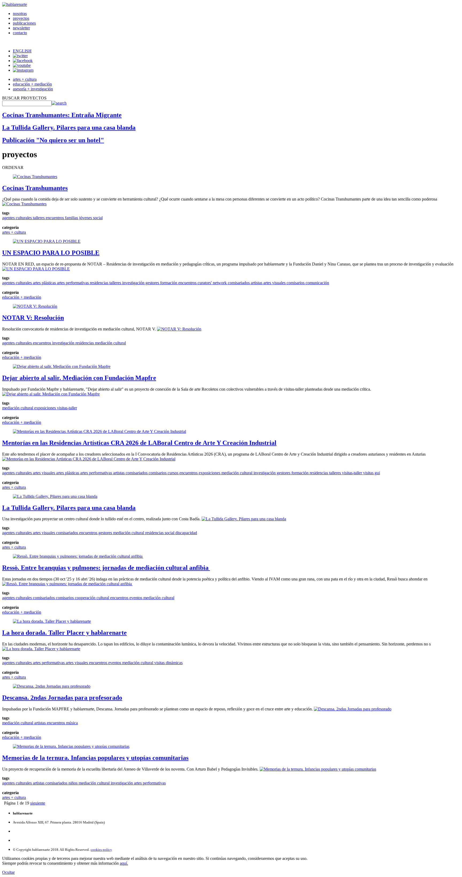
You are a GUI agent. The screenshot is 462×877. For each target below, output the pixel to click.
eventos (135, 597)
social (97, 218)
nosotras (20, 13)
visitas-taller (66, 408)
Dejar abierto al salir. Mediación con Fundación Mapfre (79, 377)
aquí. (124, 863)
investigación (132, 282)
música (71, 723)
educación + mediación (32, 84)
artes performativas (72, 282)
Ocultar (8, 872)
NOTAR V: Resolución (33, 317)
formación (168, 282)
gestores (151, 282)
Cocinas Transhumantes (35, 187)
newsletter (21, 28)
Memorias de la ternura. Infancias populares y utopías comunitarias (95, 757)
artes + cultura (25, 79)
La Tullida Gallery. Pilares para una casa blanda (69, 127)
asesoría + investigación (33, 89)
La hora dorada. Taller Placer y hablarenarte (64, 632)
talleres (38, 218)
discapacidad (185, 532)
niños (72, 783)
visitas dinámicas (168, 662)
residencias (98, 282)
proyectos (21, 18)
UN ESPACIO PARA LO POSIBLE (50, 252)
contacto (20, 32)
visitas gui (371, 473)
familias (71, 218)
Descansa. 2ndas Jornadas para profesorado (62, 697)
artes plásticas (44, 282)
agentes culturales (17, 218)
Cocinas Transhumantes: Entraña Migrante (62, 114)
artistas (256, 282)
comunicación (317, 282)
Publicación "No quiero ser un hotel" (53, 140)
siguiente (37, 803)
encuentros (54, 218)
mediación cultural (110, 343)
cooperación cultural (91, 597)
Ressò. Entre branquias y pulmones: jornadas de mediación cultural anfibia (106, 567)
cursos (172, 473)
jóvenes (85, 218)
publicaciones (24, 23)
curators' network (212, 282)
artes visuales (274, 282)
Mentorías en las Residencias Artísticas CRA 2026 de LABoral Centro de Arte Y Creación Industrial (139, 442)
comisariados (238, 282)
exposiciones (44, 408)
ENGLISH (22, 51)
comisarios (295, 282)
